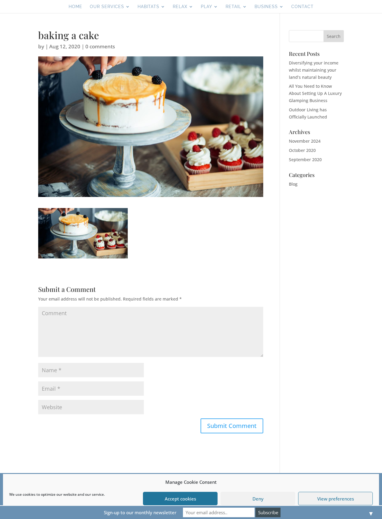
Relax (180, 6)
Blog (293, 184)
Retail (233, 6)
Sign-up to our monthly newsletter (140, 512)
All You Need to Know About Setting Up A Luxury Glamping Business (315, 93)
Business (266, 6)
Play (206, 6)
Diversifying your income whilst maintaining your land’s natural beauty (313, 70)
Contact (302, 6)
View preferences (335, 499)
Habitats (148, 6)
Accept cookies (180, 499)
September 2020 (305, 159)
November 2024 (305, 141)
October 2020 (302, 150)
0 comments (100, 46)
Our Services (107, 6)
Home (75, 6)
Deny (258, 499)
